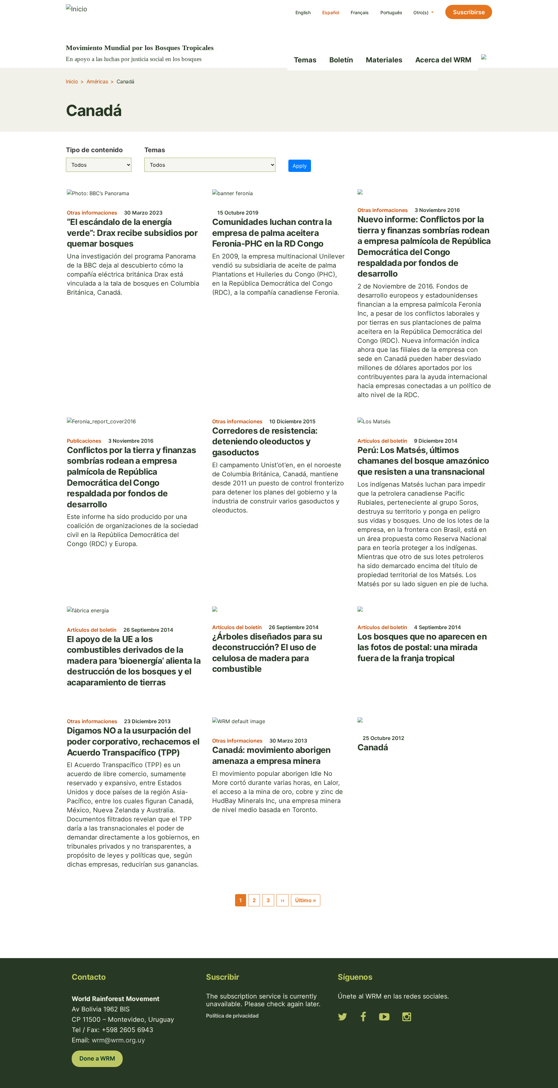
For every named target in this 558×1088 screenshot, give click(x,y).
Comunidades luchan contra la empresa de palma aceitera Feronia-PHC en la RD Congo (272, 232)
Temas (305, 60)
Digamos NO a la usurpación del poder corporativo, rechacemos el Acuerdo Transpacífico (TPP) (133, 741)
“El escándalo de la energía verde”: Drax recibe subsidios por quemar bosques (132, 232)
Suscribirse (469, 12)
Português (391, 12)
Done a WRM (97, 1058)
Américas (97, 81)
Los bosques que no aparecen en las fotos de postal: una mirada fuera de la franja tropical (422, 647)
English (303, 12)
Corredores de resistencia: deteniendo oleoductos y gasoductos (264, 441)
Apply (300, 166)
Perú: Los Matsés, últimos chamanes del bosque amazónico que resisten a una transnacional (423, 461)
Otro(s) (421, 12)
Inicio (72, 81)
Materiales (384, 60)
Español (330, 12)
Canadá (372, 747)
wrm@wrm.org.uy (118, 1040)
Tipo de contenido (94, 150)
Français (360, 12)
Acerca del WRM (443, 60)
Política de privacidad (232, 1015)
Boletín (341, 60)
